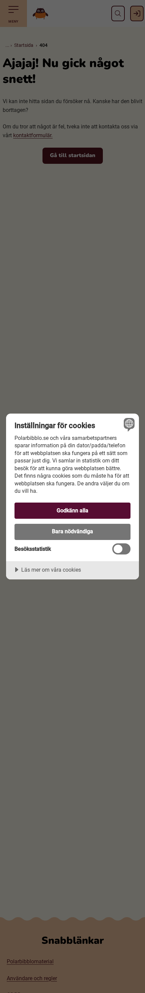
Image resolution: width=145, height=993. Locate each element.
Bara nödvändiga (72, 531)
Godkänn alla (72, 510)
